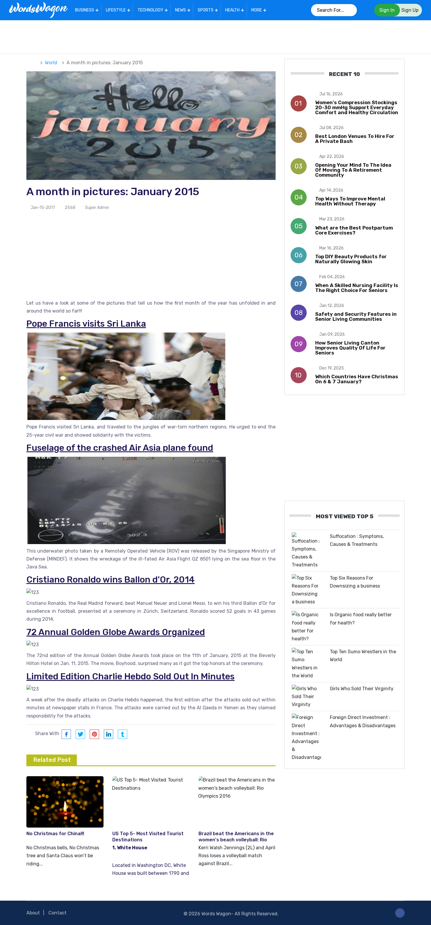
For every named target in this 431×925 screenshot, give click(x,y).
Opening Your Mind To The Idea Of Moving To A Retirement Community (353, 170)
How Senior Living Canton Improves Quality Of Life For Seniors (350, 348)
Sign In (387, 10)
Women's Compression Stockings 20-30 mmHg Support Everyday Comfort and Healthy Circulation (356, 107)
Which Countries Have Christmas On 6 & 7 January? (356, 379)
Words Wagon (216, 913)
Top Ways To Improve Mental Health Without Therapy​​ (350, 201)
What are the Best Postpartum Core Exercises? (354, 230)
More (256, 10)
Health (232, 10)
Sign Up (409, 10)
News (180, 10)
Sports (205, 10)
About (33, 913)
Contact (57, 913)
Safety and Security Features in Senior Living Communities (356, 316)
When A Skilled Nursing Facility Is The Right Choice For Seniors (356, 287)
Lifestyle (116, 10)
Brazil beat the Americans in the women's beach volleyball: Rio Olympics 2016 (236, 840)
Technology (150, 10)
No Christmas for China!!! (55, 833)
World (51, 62)
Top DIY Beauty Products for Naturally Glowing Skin (351, 259)
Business (84, 10)
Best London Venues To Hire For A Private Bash (354, 138)
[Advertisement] (215, 36)
